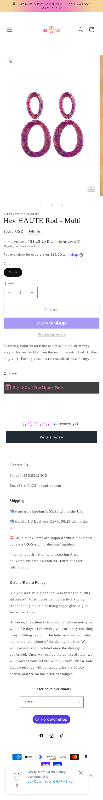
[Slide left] (41, 205)
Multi (15, 273)
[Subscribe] (78, 702)
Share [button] (12, 373)
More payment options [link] (52, 334)
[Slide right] (62, 205)
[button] (9, 29)
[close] (81, 772)
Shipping (9, 246)
